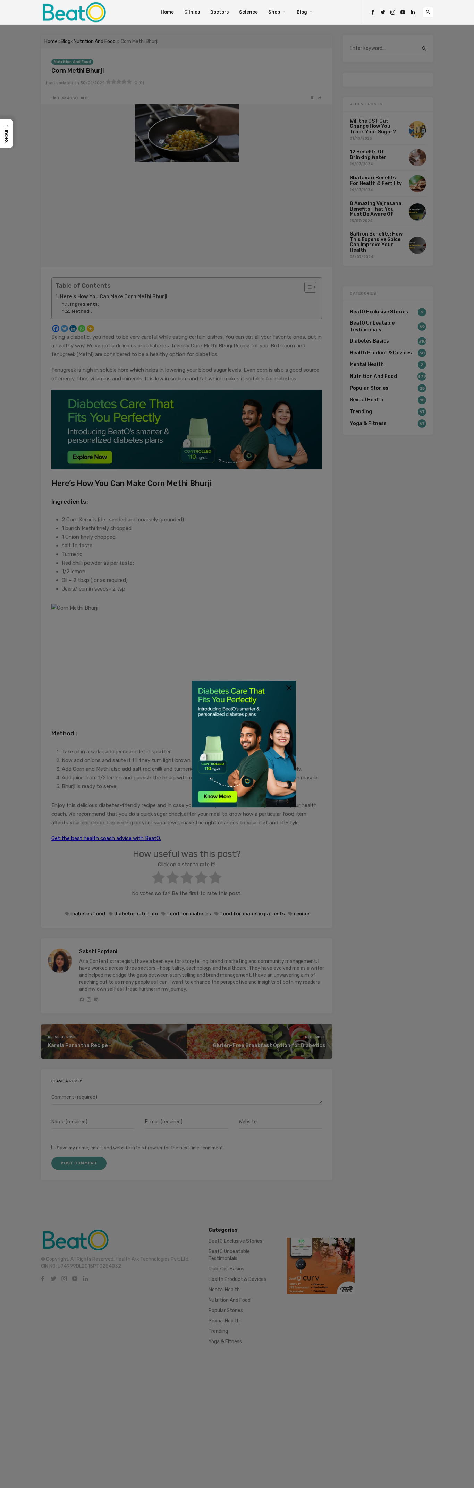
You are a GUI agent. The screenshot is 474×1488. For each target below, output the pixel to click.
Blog (302, 12)
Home (167, 12)
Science (248, 12)
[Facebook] (372, 12)
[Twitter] (383, 12)
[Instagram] (393, 12)
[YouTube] (403, 12)
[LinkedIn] (413, 12)
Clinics (192, 12)
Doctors (219, 12)
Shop (274, 12)
